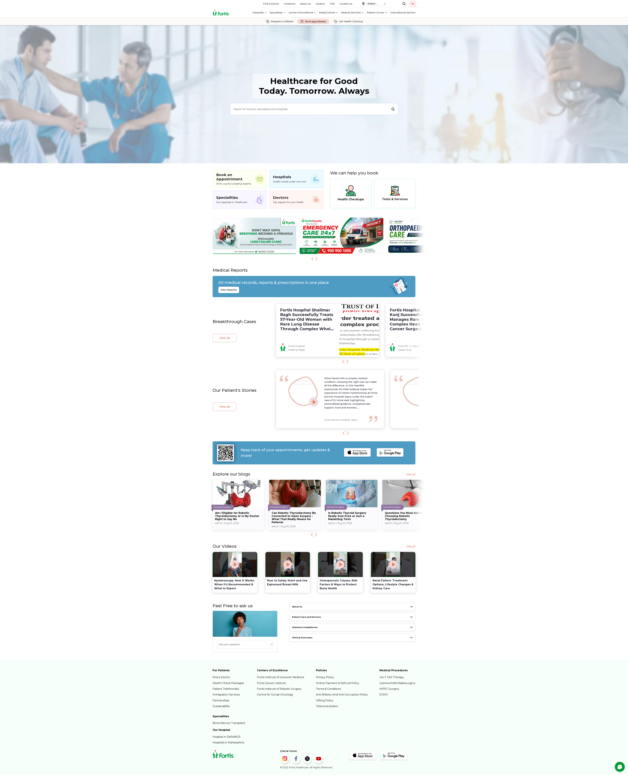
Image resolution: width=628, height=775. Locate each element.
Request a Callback (282, 21)
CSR (332, 3)
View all (224, 338)
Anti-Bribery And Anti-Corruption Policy (342, 694)
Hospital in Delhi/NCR (226, 736)
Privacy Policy (325, 677)
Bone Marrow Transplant (229, 723)
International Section (402, 12)
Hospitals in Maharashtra (228, 742)
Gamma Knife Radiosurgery (397, 683)
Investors (289, 3)
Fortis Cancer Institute (271, 683)
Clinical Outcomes (302, 637)
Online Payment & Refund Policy (337, 683)
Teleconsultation (327, 706)
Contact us (346, 3)
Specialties (276, 12)
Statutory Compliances (305, 627)
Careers (320, 3)
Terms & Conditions (328, 688)
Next (316, 259)
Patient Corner (375, 12)
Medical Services (351, 12)
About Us (297, 606)
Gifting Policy (324, 700)
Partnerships (221, 700)
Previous (312, 259)
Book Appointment (315, 21)
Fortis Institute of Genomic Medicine (280, 677)
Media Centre (327, 12)
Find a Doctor (271, 3)
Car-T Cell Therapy (391, 677)
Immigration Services (226, 694)
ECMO (383, 694)
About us (305, 3)
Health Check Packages (228, 683)
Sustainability (221, 706)
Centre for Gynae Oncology (275, 694)
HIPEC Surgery (389, 688)
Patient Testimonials (226, 688)
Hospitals (258, 12)
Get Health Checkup (351, 21)
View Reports (229, 289)
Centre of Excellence (300, 12)
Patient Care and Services (306, 617)
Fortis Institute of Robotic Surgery (279, 688)
